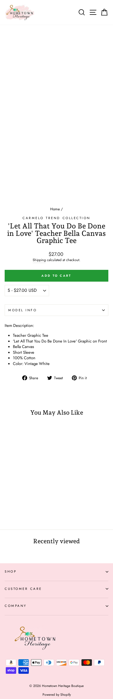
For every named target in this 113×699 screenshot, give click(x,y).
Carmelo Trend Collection (56, 218)
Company (16, 605)
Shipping (39, 260)
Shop (10, 571)
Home (55, 209)
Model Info (22, 310)
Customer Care (23, 588)
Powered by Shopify (57, 694)
